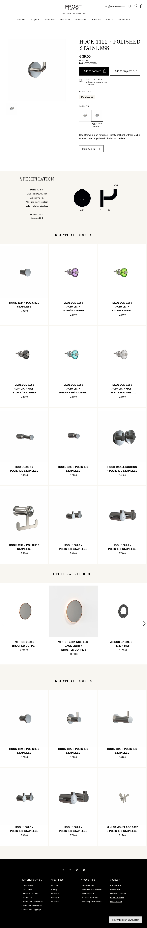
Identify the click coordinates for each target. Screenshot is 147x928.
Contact (109, 20)
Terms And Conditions (33, 901)
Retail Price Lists (30, 893)
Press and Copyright (32, 909)
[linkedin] (84, 870)
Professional (81, 20)
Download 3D (87, 97)
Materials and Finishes (92, 889)
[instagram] (70, 870)
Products (21, 20)
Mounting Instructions (91, 901)
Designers (34, 20)
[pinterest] (77, 870)
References (50, 20)
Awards (55, 893)
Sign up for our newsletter (125, 920)
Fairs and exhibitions (32, 905)
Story (54, 889)
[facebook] (63, 870)
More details (88, 149)
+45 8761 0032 (117, 897)
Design (55, 897)
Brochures (96, 20)
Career (55, 901)
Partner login (124, 20)
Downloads (28, 885)
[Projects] (136, 7)
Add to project (123, 71)
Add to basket (91, 71)
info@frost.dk (116, 901)
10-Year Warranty (90, 897)
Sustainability (88, 885)
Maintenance (88, 893)
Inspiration (65, 20)
